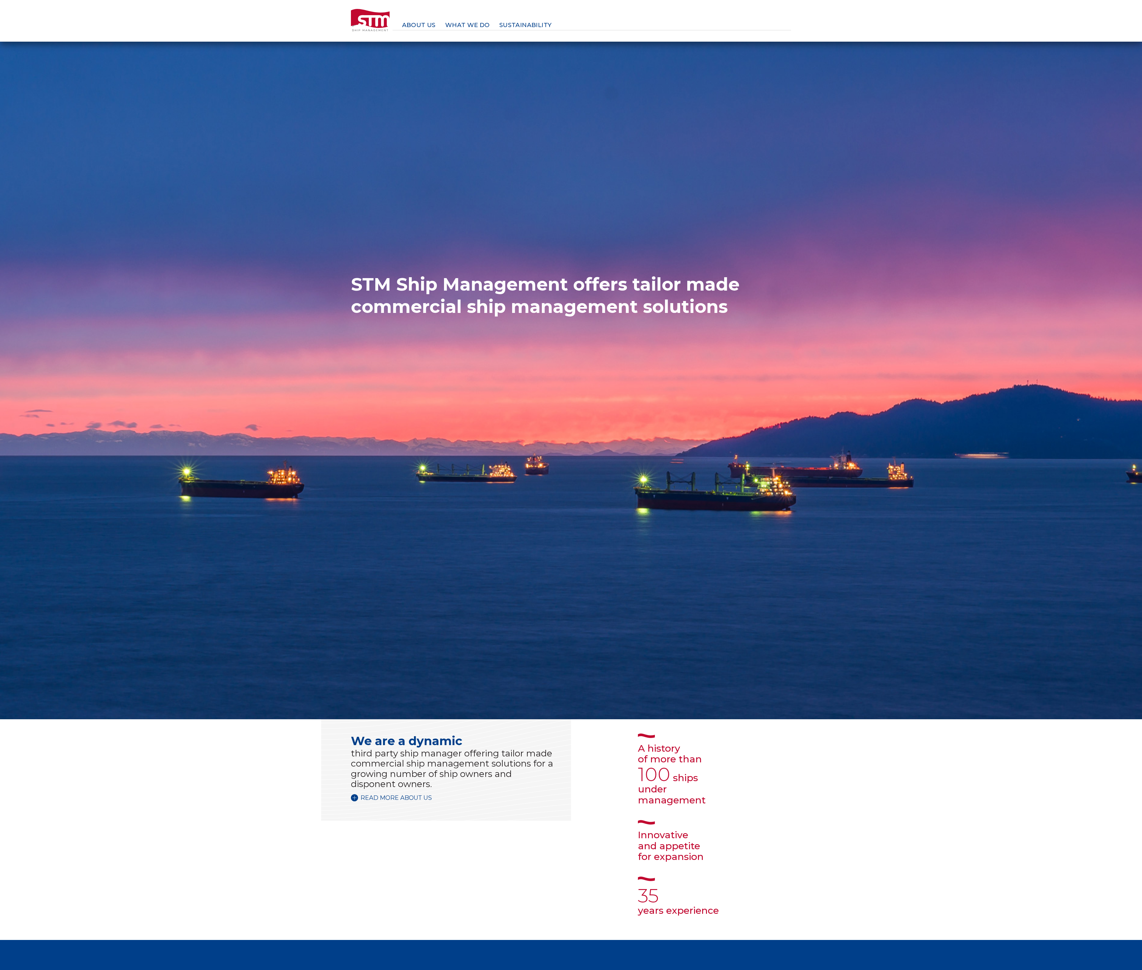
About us (419, 25)
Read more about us (396, 797)
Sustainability (525, 25)
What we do (467, 25)
